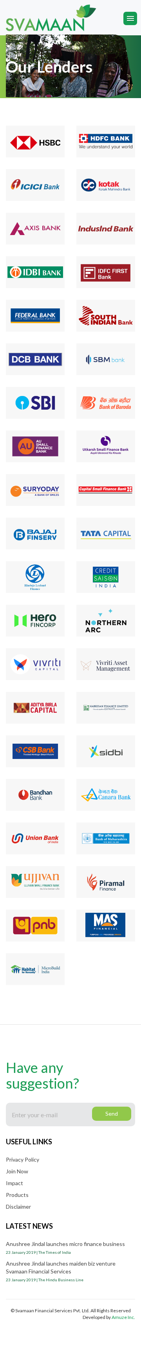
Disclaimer (18, 1206)
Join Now (17, 1171)
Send (111, 1113)
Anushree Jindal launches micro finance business (65, 1247)
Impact (14, 1183)
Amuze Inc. (123, 1317)
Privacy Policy (22, 1159)
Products (17, 1194)
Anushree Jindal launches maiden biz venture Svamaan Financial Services (61, 1271)
